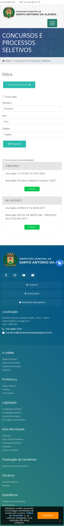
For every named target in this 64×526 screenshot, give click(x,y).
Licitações (6, 446)
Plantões (6, 485)
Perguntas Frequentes (33, 302)
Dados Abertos (9, 385)
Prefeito (6, 389)
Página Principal (9, 359)
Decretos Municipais (11, 416)
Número (7, 102)
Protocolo (6, 435)
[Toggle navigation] (52, 23)
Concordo (48, 515)
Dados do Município (11, 362)
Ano (4, 115)
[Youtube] (24, 275)
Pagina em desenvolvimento (15, 466)
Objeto (6, 128)
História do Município (11, 366)
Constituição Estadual (12, 409)
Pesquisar (15, 144)
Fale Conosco (8, 505)
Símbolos (6, 370)
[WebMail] (32, 275)
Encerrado (11, 96)
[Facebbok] (6, 275)
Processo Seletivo (10, 450)
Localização (32, 293)
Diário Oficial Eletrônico (12, 439)
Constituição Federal (11, 412)
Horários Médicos (10, 482)
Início (8, 60)
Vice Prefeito (8, 393)
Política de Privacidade (21, 514)
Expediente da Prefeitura (13, 501)
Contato (33, 284)
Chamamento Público (11, 443)
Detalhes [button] (32, 189)
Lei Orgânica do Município (13, 419)
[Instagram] (15, 275)
